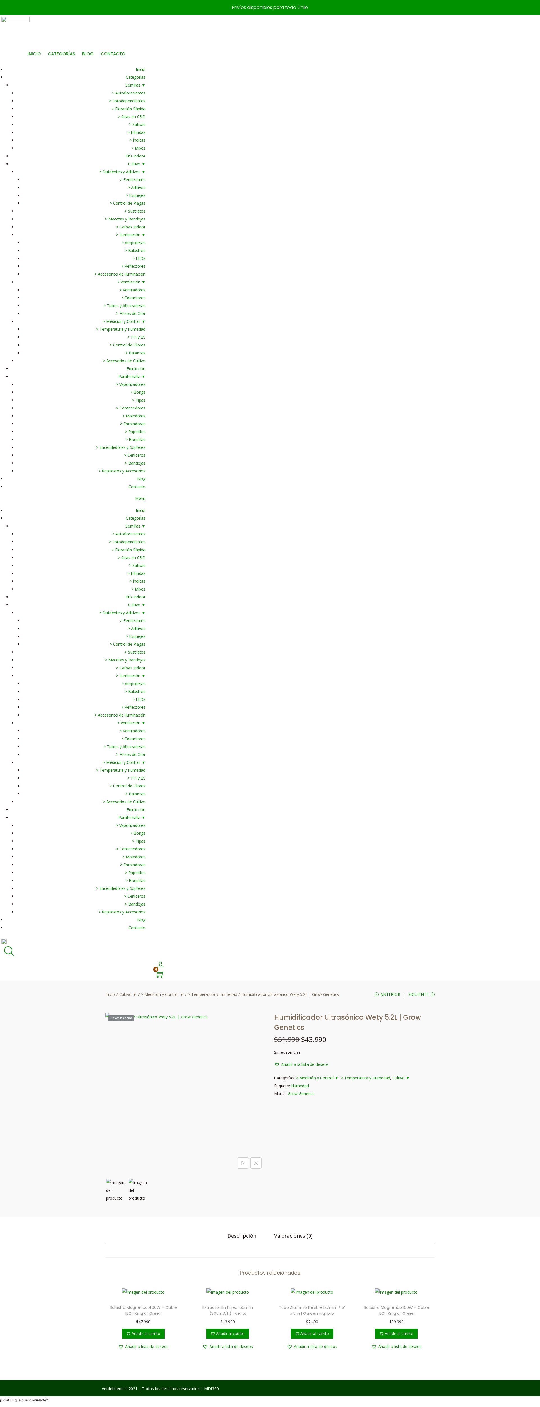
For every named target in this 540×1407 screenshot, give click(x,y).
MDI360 (211, 1388)
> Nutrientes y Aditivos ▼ (122, 171)
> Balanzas (135, 352)
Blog (141, 478)
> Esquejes (135, 195)
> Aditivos (136, 187)
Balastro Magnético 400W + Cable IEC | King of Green (143, 1310)
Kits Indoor (135, 156)
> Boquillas (135, 439)
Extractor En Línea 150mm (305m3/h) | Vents (227, 1310)
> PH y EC (136, 337)
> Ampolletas (133, 242)
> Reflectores (133, 266)
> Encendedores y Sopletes (120, 447)
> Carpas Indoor (130, 226)
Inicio (140, 69)
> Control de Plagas (127, 203)
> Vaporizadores (130, 384)
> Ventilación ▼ (131, 282)
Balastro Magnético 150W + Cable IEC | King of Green (396, 1310)
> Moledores (133, 415)
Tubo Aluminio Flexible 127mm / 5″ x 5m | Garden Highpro (312, 1310)
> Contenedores (130, 408)
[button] (72, 499)
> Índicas (137, 140)
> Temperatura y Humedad (120, 329)
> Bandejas (135, 463)
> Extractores (133, 297)
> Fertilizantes (132, 179)
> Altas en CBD (131, 116)
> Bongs (137, 392)
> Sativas (137, 124)
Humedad (300, 1085)
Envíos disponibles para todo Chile (270, 7)
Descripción (242, 1235)
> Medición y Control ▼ (124, 321)
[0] (160, 975)
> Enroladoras (132, 423)
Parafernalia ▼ (131, 376)
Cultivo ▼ (136, 163)
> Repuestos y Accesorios (121, 471)
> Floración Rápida (128, 108)
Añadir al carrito (146, 1333)
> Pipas (138, 400)
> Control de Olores (127, 345)
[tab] (242, 1236)
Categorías (135, 77)
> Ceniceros (134, 455)
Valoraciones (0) (293, 1235)
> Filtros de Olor (130, 313)
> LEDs (138, 258)
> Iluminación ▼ (130, 234)
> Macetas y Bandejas (125, 219)
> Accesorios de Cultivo (124, 360)
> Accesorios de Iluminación (119, 274)
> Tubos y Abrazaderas (124, 305)
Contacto (137, 486)
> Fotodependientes (127, 100)
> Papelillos (135, 431)
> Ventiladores (132, 289)
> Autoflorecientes (128, 93)
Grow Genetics (301, 1093)
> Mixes (138, 148)
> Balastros (135, 250)
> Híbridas (136, 132)
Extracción (136, 368)
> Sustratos (135, 211)
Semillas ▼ (135, 85)
